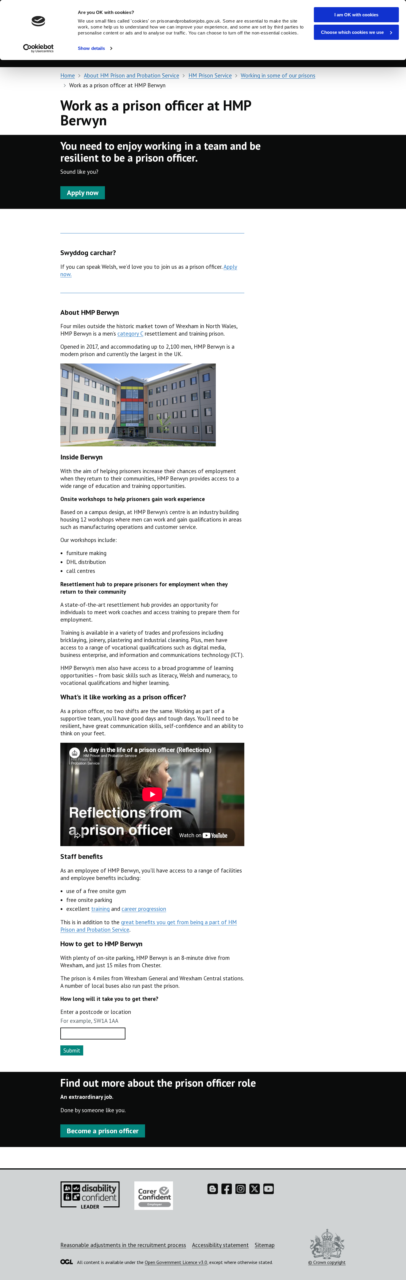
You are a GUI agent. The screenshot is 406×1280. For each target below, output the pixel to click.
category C (130, 333)
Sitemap (265, 1245)
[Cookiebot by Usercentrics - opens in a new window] (38, 48)
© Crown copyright (327, 1262)
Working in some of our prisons (278, 75)
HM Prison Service (210, 75)
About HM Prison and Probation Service (131, 75)
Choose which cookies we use (353, 32)
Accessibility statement (220, 1245)
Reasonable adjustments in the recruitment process (123, 1245)
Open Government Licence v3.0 (176, 1262)
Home (67, 75)
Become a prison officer (103, 1130)
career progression (144, 908)
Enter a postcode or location (95, 1011)
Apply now (82, 192)
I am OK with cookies (356, 14)
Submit (71, 1050)
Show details (91, 48)
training (100, 908)
